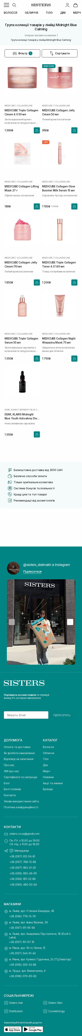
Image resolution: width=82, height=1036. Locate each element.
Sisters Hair (16, 1002)
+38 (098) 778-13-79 (22, 916)
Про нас (9, 765)
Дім (45, 765)
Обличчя (48, 753)
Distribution (16, 1011)
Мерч (46, 771)
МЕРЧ (77, 12)
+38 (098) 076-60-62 (22, 976)
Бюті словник (12, 789)
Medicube (10, 105)
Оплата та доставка (17, 747)
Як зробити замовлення (19, 753)
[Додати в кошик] (37, 130)
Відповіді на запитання (18, 759)
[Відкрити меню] (6, 5)
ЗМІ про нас (11, 771)
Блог (7, 783)
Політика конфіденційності (21, 807)
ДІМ (63, 12)
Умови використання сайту (21, 801)
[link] (75, 5)
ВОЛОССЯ (10, 12)
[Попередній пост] (12, 622)
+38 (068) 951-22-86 (23, 878)
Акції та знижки (53, 783)
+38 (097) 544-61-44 (22, 953)
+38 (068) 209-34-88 (22, 964)
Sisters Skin (55, 1002)
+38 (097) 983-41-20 (23, 867)
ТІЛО (49, 12)
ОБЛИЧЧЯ (31, 12)
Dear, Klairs (11, 409)
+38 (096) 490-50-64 (23, 884)
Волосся (48, 747)
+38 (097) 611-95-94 (22, 927)
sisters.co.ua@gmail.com (24, 833)
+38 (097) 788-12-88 (23, 861)
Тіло (45, 759)
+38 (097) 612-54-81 (22, 856)
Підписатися (32, 571)
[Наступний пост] (70, 622)
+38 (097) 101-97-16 (21, 942)
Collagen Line (24, 105)
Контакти (10, 795)
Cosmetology (56, 1011)
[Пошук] (14, 5)
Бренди (48, 789)
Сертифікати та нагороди (20, 777)
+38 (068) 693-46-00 (23, 873)
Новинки (48, 777)
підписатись (62, 715)
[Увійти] (67, 5)
